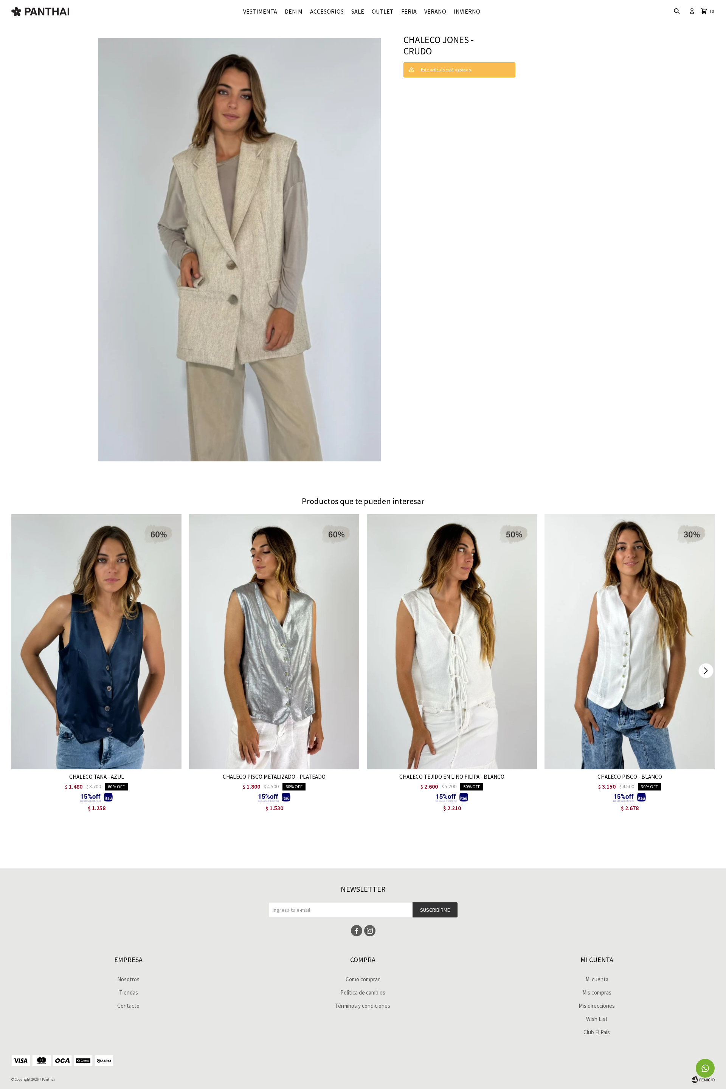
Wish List (597, 1018)
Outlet (383, 11)
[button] (706, 670)
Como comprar (363, 979)
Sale (357, 11)
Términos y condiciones (362, 1005)
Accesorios (327, 11)
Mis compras (596, 992)
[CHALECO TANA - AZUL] (96, 641)
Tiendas (128, 992)
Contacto (128, 1005)
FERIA (409, 11)
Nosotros (128, 979)
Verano (435, 11)
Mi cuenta (596, 979)
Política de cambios (362, 992)
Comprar (126, 761)
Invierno (467, 11)
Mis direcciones (597, 1005)
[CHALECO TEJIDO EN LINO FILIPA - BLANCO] (452, 641)
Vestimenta (260, 11)
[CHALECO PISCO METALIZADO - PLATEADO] (274, 641)
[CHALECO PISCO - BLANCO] (629, 641)
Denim (293, 11)
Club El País (596, 1032)
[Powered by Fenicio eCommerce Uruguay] (703, 1079)
